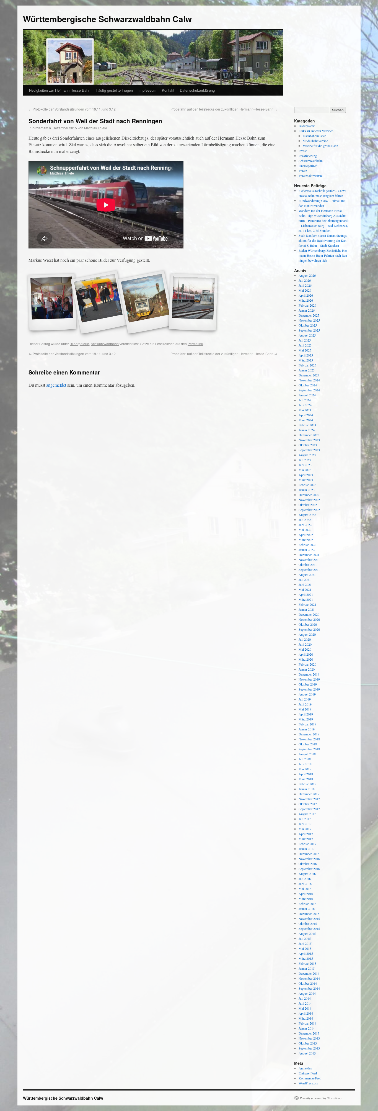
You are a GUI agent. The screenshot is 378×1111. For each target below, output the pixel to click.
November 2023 (309, 440)
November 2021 (309, 559)
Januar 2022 (307, 549)
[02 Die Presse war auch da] (99, 302)
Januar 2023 (307, 489)
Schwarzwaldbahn (105, 343)
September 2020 (309, 629)
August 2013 (307, 1053)
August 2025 (307, 335)
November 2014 (309, 978)
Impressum (147, 90)
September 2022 (309, 509)
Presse (303, 150)
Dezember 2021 (309, 554)
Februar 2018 (307, 784)
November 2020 (309, 619)
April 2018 (306, 774)
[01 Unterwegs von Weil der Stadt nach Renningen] (52, 302)
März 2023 (306, 480)
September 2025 (309, 330)
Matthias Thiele (95, 127)
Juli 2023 (305, 460)
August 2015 (307, 933)
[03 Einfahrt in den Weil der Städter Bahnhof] (146, 302)
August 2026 (307, 275)
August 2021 (307, 574)
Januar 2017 (307, 848)
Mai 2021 (305, 589)
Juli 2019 (305, 699)
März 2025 (306, 360)
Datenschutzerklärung (197, 90)
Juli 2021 (305, 579)
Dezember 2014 (309, 973)
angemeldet (56, 385)
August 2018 (307, 754)
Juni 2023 (305, 465)
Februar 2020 (307, 664)
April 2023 (306, 475)
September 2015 (309, 928)
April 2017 (306, 834)
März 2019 (306, 719)
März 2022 (306, 539)
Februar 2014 (307, 1023)
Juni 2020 (305, 644)
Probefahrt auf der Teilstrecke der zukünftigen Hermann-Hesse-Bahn (224, 109)
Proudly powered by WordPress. (321, 1098)
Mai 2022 (305, 529)
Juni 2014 (305, 1003)
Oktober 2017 (308, 804)
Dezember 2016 (309, 853)
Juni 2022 (305, 524)
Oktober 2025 (308, 325)
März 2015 (306, 958)
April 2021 (306, 594)
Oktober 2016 (308, 863)
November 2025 (309, 320)
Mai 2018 (305, 769)
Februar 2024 (307, 425)
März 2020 (306, 659)
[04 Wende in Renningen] (193, 302)
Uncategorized (308, 165)
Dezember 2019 (309, 674)
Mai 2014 (305, 1008)
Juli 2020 (305, 639)
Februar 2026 (307, 305)
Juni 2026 (305, 285)
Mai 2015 (305, 948)
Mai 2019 (305, 709)
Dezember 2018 (309, 734)
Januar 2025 (307, 370)
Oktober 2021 (308, 564)
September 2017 (309, 809)
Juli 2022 (305, 519)
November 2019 (309, 679)
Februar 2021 (307, 604)
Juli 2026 (305, 280)
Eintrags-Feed (308, 1073)
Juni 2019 (305, 704)
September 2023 (309, 450)
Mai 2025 (305, 350)
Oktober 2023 (308, 445)
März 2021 (306, 599)
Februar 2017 (307, 843)
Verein (303, 170)
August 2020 (307, 634)
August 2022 (307, 514)
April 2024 (306, 415)
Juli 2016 (305, 878)
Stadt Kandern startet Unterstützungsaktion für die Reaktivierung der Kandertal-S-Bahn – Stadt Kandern (323, 240)
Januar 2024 (307, 430)
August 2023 (307, 455)
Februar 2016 (307, 903)
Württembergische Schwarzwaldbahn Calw (107, 19)
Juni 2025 (305, 345)
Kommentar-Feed (310, 1078)
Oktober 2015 (308, 923)
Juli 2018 (305, 759)
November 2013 (309, 1038)
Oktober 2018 (308, 744)
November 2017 (309, 799)
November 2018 (309, 739)
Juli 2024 (305, 400)
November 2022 (309, 499)
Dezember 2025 (309, 315)
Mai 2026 (305, 290)
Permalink (195, 343)
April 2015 (306, 953)
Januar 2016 (307, 908)
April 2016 (306, 893)
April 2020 (306, 654)
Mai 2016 (305, 888)
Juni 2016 (305, 883)
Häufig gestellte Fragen (114, 90)
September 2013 (309, 1048)
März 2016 (306, 898)
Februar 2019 (307, 724)
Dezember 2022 (309, 494)
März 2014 (306, 1018)
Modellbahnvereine (315, 140)
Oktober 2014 (308, 983)
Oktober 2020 (308, 624)
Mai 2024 (305, 410)
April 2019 (306, 714)
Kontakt (168, 90)
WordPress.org (308, 1083)
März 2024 (306, 420)
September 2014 (309, 988)
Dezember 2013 (309, 1033)
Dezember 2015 (309, 913)
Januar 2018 (307, 789)
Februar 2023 (307, 485)
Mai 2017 (305, 829)
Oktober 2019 (308, 684)
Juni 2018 (305, 764)
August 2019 (307, 694)
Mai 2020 (305, 649)
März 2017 (306, 839)
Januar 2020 (307, 669)
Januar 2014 (307, 1028)
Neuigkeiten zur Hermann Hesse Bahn (59, 90)
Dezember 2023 (309, 435)
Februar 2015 (307, 963)
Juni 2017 (305, 824)
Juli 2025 (305, 340)
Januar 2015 (307, 968)
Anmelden (305, 1068)
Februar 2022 (307, 544)
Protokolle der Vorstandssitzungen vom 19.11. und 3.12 (72, 109)
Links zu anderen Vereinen (316, 131)
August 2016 (307, 873)
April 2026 (306, 295)
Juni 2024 (305, 405)
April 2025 (306, 355)
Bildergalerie (79, 343)
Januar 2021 (307, 609)
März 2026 (306, 300)
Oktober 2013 (308, 1043)
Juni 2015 (305, 943)
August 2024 (307, 395)
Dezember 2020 (309, 614)
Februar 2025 (307, 365)
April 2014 (306, 1013)
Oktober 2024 (308, 385)
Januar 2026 (307, 310)
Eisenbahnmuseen (314, 136)
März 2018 (306, 779)
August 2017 (307, 814)
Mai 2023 (305, 470)
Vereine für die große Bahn (320, 145)
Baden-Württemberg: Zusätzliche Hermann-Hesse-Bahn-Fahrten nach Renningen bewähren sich (323, 255)
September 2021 (309, 569)
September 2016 (309, 868)
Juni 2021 (305, 584)
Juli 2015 (305, 938)
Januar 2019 (307, 729)
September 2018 (309, 749)
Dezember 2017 (309, 794)
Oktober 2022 (308, 504)
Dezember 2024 (309, 375)
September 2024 (309, 390)
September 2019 (309, 689)
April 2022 (306, 534)
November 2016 (309, 858)
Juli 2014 (305, 998)
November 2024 (309, 380)
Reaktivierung (308, 155)
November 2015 (309, 918)
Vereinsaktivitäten (310, 175)
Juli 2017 (305, 819)
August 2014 (307, 993)
